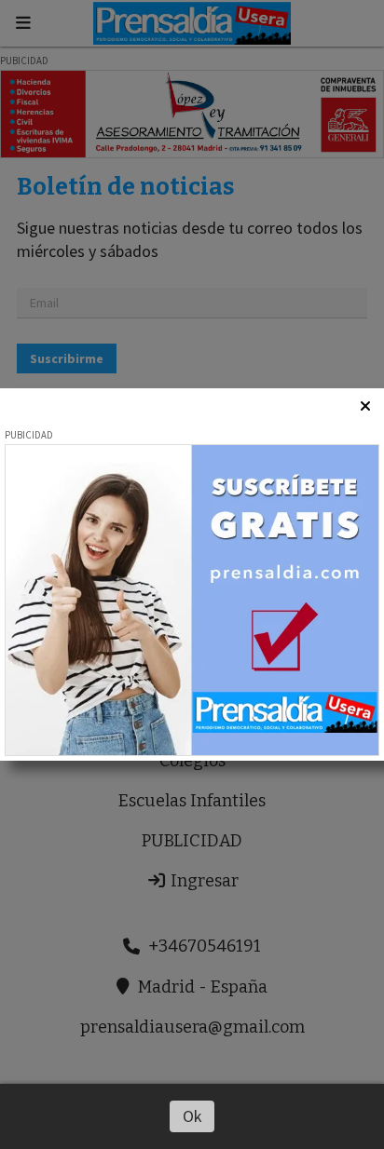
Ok (192, 1116)
